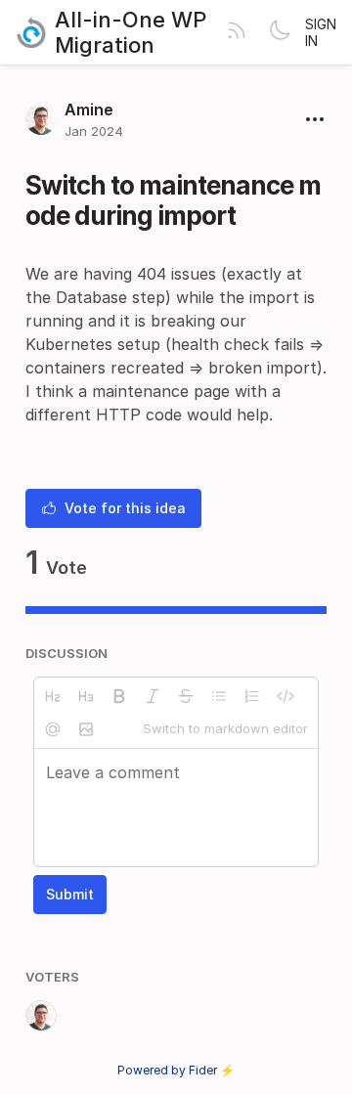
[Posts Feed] (236, 32)
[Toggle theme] (279, 32)
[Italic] (152, 696)
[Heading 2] (52, 696)
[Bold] (119, 696)
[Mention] (52, 729)
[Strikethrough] (185, 696)
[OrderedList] (252, 696)
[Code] (285, 696)
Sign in (320, 32)
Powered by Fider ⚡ (176, 1070)
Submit (70, 894)
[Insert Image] (86, 729)
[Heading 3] (86, 696)
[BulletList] (219, 696)
